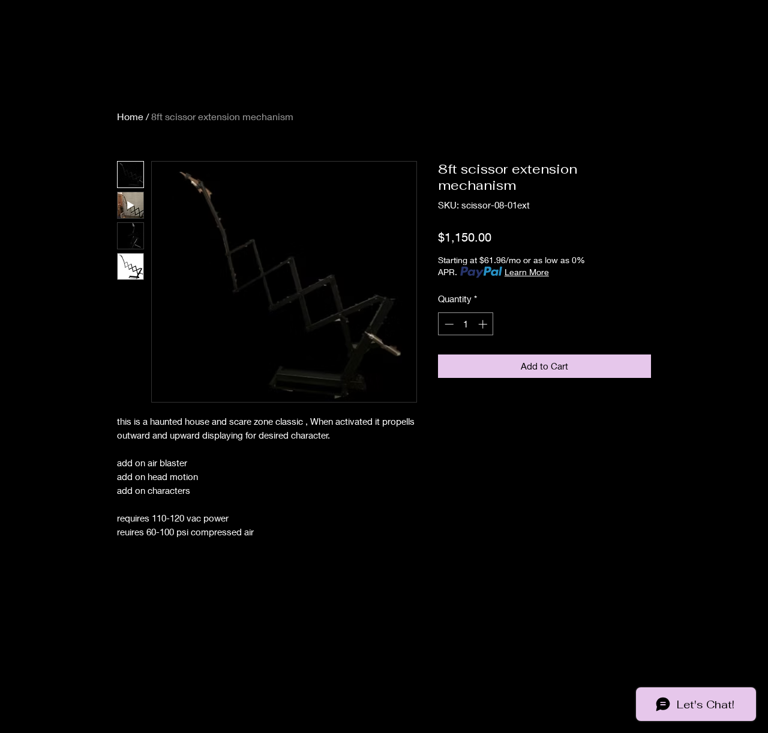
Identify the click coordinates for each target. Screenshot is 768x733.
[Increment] (484, 324)
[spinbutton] (466, 324)
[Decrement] (448, 324)
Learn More (527, 272)
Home (130, 116)
